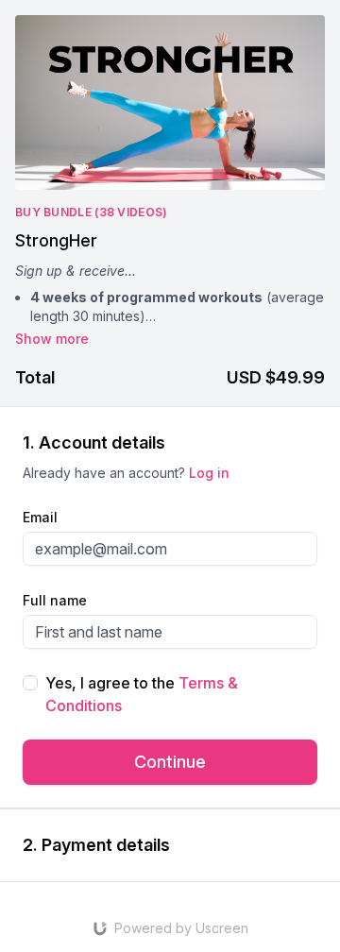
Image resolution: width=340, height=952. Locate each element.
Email (40, 517)
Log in (209, 473)
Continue (170, 762)
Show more (52, 339)
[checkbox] (30, 682)
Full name (55, 600)
